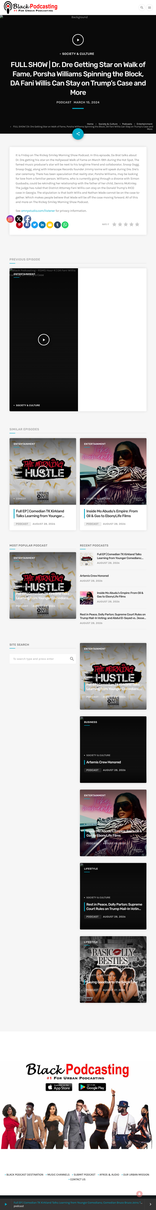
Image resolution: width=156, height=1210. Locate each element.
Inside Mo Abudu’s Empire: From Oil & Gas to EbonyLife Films (120, 594)
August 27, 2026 (114, 990)
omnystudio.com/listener (38, 211)
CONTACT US (78, 1179)
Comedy (91, 677)
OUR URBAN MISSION (136, 1174)
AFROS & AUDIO (109, 1174)
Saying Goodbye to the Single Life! (112, 982)
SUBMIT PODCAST (84, 1174)
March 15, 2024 (87, 102)
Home (90, 124)
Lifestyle (91, 868)
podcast (64, 102)
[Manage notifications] (139, 1194)
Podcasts (127, 124)
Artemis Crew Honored (94, 575)
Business (90, 722)
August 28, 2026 (114, 524)
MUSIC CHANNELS (58, 1174)
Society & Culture (108, 124)
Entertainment (144, 124)
